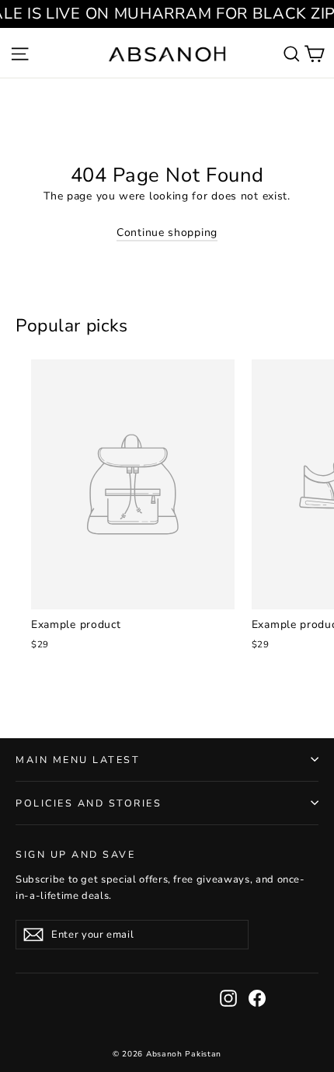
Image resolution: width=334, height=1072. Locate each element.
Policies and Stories (89, 803)
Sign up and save (75, 854)
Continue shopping (167, 232)
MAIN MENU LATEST (78, 759)
